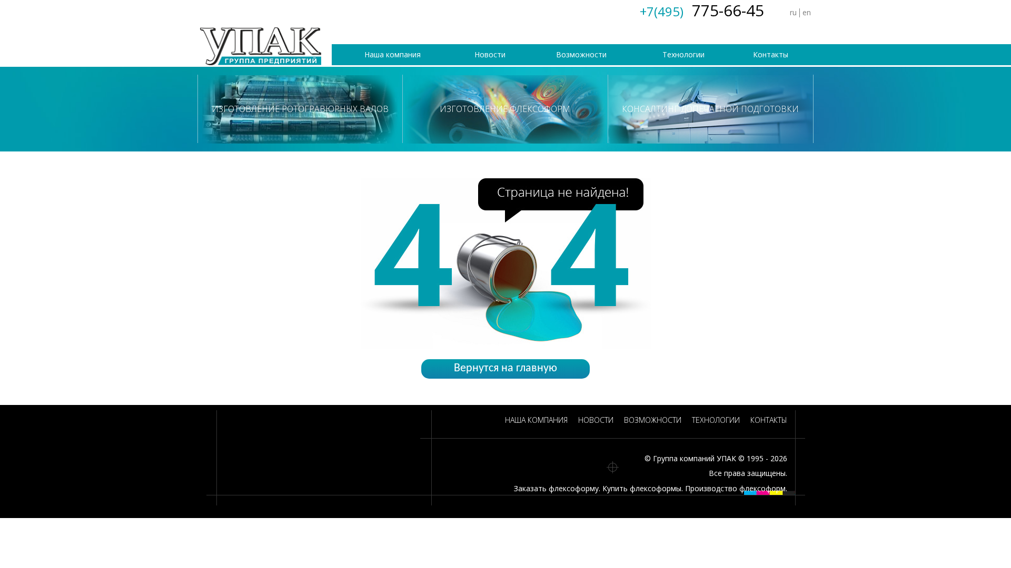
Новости (490, 54)
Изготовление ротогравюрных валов (300, 109)
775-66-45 (702, 10)
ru (793, 12)
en (806, 12)
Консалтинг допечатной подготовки (710, 109)
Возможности (581, 54)
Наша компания (392, 54)
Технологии (683, 54)
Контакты (770, 54)
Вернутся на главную (505, 368)
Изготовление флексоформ (505, 109)
